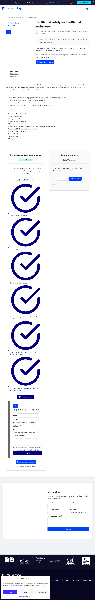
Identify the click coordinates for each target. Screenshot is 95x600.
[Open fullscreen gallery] (8, 32)
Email (15, 419)
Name (15, 415)
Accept (10, 592)
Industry (73, 509)
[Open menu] (91, 8)
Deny (25, 592)
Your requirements (19, 435)
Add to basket (75, 178)
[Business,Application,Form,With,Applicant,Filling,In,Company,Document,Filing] (13, 25)
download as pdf (15, 390)
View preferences (41, 592)
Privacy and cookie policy (24, 596)
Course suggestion (55, 516)
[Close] (93, 1)
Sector (15, 429)
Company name (53, 509)
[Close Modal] (15, 406)
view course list (31, 388)
